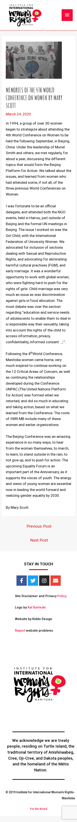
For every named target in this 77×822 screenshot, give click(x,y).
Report (20, 630)
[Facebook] (21, 580)
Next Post (39, 540)
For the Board (38, 808)
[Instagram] (44, 580)
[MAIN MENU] (67, 15)
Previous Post (39, 526)
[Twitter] (33, 580)
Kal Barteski (37, 607)
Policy (62, 596)
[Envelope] (55, 580)
